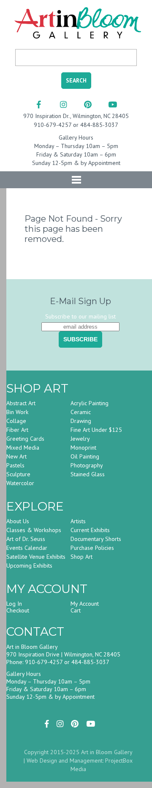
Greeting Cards (25, 438)
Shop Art (81, 556)
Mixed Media (22, 447)
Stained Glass (88, 474)
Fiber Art (17, 430)
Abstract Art (20, 403)
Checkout (17, 610)
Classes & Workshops (33, 530)
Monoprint (83, 447)
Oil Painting (85, 456)
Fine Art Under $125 (96, 430)
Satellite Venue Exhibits (35, 556)
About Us (17, 521)
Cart (76, 610)
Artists (78, 521)
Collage (16, 421)
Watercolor (20, 483)
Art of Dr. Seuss (25, 539)
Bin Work (17, 412)
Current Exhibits (90, 530)
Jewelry (80, 438)
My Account (85, 603)
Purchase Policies (92, 548)
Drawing (81, 421)
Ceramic (81, 412)
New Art (16, 456)
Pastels (15, 465)
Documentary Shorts (96, 539)
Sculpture (18, 474)
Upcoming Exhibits (29, 565)
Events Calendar (26, 548)
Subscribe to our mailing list (80, 316)
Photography (87, 465)
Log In (14, 603)
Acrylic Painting (90, 403)
